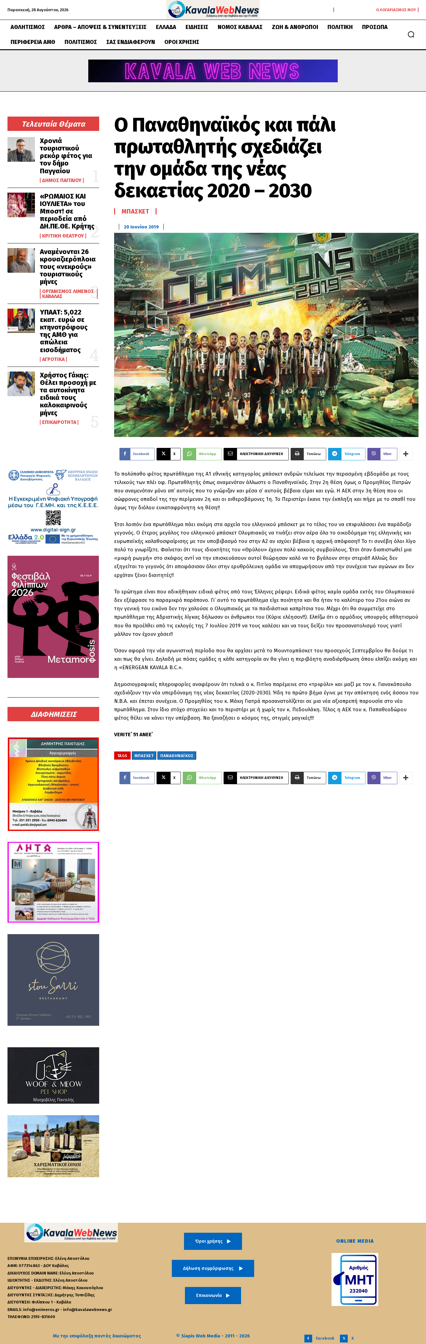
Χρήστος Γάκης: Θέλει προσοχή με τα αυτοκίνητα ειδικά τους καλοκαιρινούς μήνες (68, 394)
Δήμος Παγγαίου (61, 180)
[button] (411, 34)
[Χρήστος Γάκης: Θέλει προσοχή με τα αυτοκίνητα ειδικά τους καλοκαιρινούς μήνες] (21, 384)
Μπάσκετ (135, 211)
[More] (406, 454)
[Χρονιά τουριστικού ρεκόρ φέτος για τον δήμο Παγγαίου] (21, 149)
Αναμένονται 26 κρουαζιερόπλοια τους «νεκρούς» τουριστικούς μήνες (68, 266)
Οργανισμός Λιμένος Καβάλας (68, 294)
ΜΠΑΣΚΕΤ (144, 755)
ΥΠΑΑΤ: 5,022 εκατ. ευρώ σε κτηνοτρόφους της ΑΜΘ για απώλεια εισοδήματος (64, 331)
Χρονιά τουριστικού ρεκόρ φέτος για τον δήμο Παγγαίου (66, 156)
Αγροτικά (53, 359)
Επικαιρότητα (59, 422)
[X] (344, 1338)
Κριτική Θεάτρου (63, 235)
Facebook (325, 1338)
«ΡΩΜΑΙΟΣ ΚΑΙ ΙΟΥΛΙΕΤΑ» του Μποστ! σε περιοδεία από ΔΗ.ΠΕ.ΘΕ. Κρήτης (68, 211)
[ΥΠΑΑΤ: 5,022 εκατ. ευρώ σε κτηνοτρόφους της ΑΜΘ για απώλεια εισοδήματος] (21, 321)
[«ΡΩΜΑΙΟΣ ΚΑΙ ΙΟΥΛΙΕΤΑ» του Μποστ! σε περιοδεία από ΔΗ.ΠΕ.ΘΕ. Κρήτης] (21, 205)
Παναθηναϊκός (176, 755)
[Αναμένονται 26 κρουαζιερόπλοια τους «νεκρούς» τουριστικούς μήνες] (21, 260)
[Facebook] (308, 1338)
